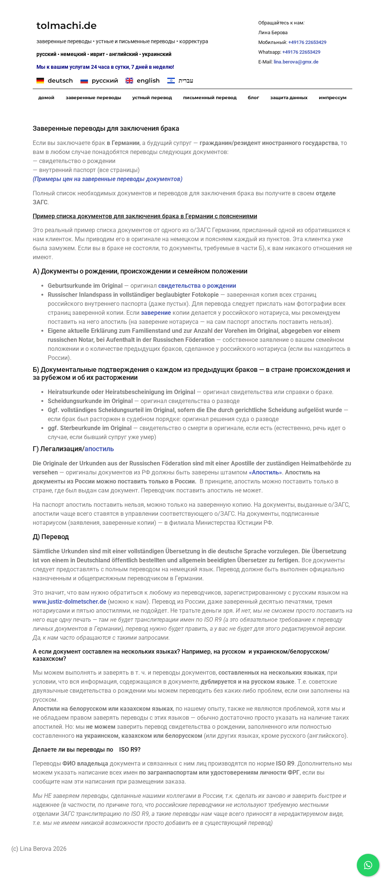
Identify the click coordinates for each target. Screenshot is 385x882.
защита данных (289, 97)
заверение (156, 312)
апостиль (99, 449)
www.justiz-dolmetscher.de (69, 601)
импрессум (333, 97)
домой (46, 97)
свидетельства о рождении (197, 285)
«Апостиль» (265, 472)
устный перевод (152, 97)
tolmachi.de (66, 26)
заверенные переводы (93, 97)
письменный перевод (209, 97)
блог (253, 97)
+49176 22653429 (307, 42)
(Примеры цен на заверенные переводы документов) (107, 179)
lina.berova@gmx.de (297, 62)
